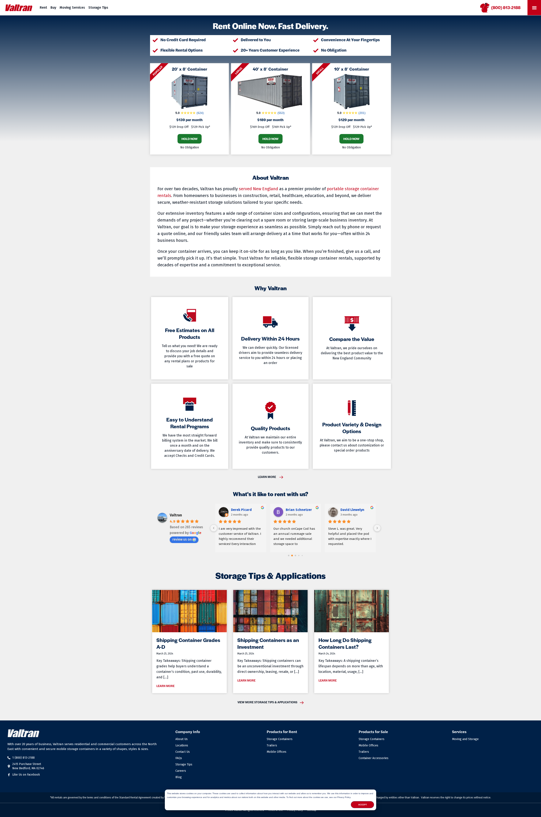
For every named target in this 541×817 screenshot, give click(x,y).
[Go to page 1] (292, 555)
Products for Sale (373, 731)
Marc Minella (350, 510)
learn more (267, 477)
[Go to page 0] (288, 555)
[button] (534, 7)
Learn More (165, 686)
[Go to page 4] (302, 555)
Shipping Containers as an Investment (268, 643)
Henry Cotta (240, 510)
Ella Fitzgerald (297, 510)
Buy (53, 7)
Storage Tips (98, 7)
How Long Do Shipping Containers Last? (345, 643)
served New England (258, 188)
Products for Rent (282, 731)
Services (459, 731)
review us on (182, 539)
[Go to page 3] (299, 555)
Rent (43, 7)
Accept (362, 804)
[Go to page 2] (295, 555)
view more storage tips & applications (267, 702)
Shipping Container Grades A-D (188, 643)
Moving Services (72, 7)
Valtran (176, 515)
